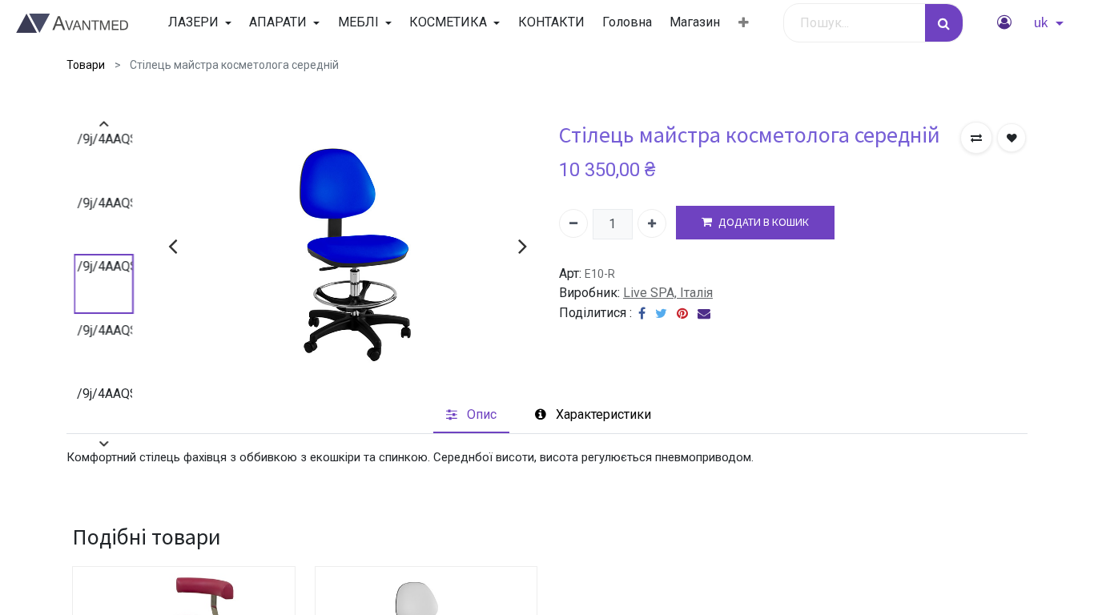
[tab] (471, 414)
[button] (744, 23)
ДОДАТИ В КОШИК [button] (763, 222)
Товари (85, 64)
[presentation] (172, 246)
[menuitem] (551, 22)
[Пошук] (944, 23)
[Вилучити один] (573, 223)
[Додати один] (651, 223)
